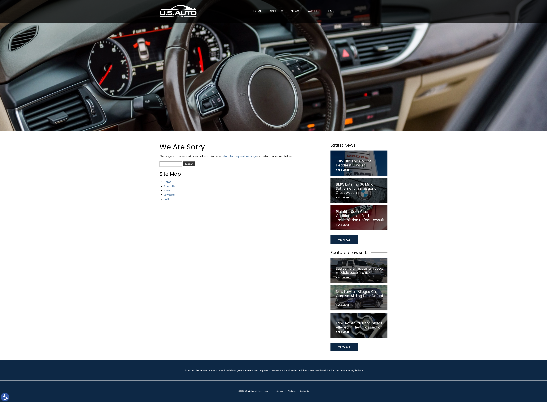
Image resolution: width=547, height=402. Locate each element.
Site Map (279, 391)
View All (344, 240)
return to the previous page (239, 156)
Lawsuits (313, 11)
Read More (342, 170)
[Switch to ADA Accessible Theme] (5, 397)
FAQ (331, 11)
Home (257, 11)
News (295, 11)
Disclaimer (292, 391)
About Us (276, 11)
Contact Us (304, 391)
